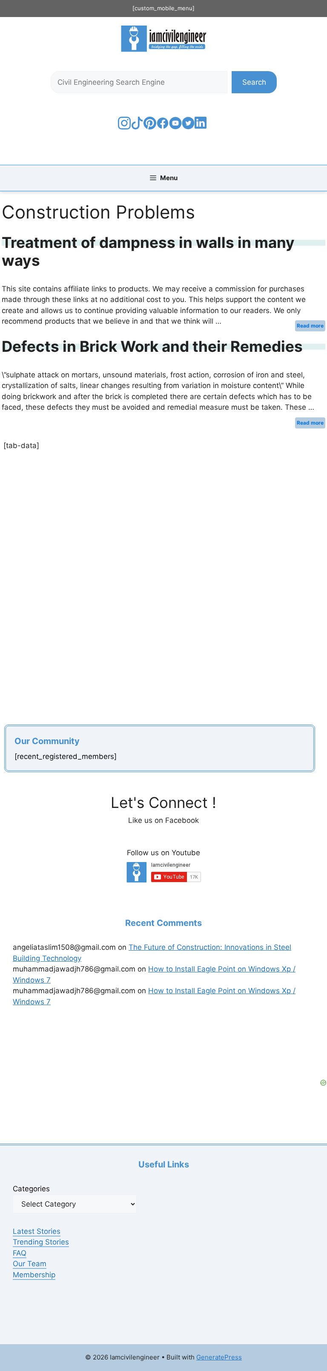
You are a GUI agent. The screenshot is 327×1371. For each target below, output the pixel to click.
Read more (310, 325)
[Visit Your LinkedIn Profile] (202, 129)
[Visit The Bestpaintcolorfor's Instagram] (124, 127)
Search (254, 82)
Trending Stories (41, 1242)
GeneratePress (219, 1357)
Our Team (29, 1263)
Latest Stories (36, 1231)
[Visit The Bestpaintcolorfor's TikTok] (137, 127)
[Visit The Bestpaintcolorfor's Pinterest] (149, 127)
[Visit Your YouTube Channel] (175, 127)
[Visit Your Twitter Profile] (188, 127)
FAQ (19, 1253)
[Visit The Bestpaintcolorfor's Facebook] (162, 127)
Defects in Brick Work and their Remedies (152, 346)
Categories (31, 1188)
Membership (34, 1274)
